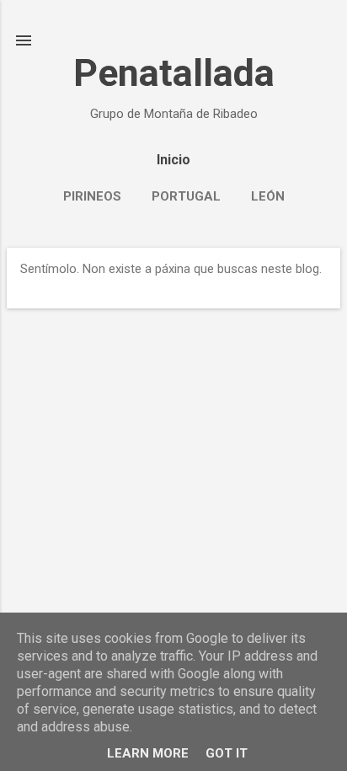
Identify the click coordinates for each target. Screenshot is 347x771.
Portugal (186, 196)
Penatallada (174, 73)
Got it (227, 753)
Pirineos (92, 196)
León (268, 196)
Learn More (148, 753)
